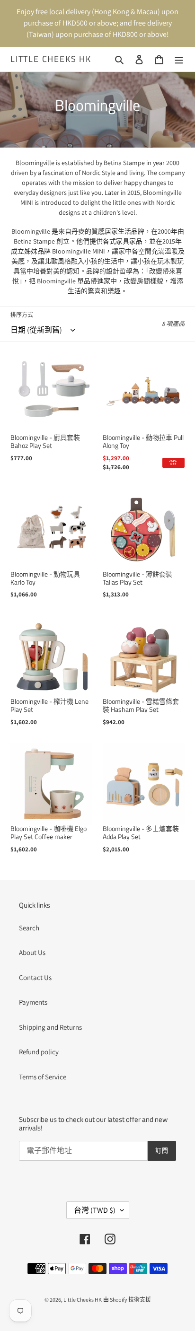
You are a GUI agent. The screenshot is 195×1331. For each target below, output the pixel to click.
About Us (32, 952)
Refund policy (39, 1051)
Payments (33, 1002)
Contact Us (35, 977)
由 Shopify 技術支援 (127, 1299)
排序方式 (21, 314)
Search (29, 927)
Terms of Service (42, 1076)
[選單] (179, 59)
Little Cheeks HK (50, 59)
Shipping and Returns (50, 1027)
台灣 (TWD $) (94, 1210)
